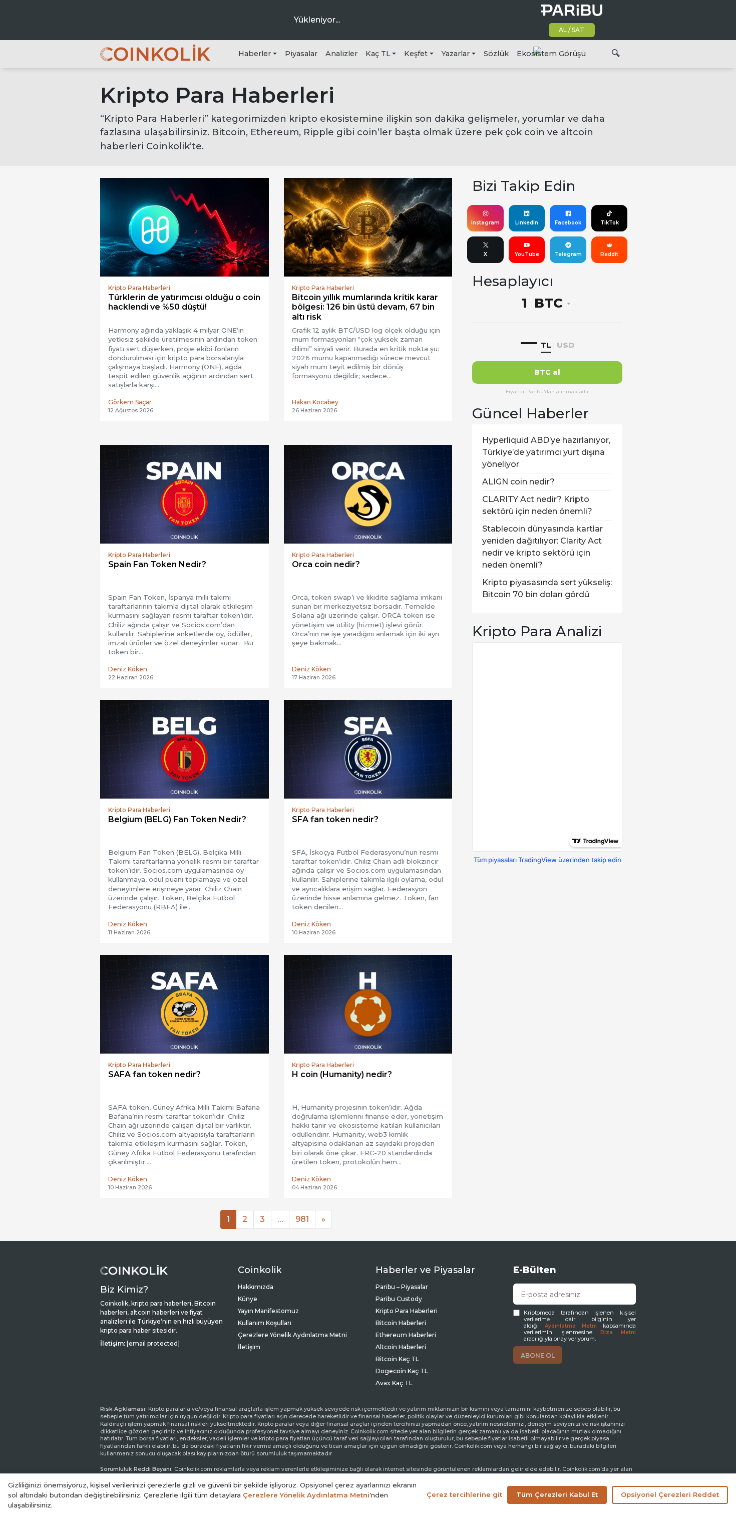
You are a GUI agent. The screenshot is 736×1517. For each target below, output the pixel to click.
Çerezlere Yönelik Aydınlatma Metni (292, 1335)
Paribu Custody (399, 1299)
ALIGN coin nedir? (518, 481)
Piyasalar (301, 53)
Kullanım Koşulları (264, 1323)
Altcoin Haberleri (401, 1347)
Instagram (485, 222)
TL (546, 345)
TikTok (609, 222)
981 (302, 1219)
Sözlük (496, 53)
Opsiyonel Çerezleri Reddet (670, 1494)
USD (565, 345)
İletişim (249, 1347)
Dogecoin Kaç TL (402, 1371)
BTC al (547, 372)
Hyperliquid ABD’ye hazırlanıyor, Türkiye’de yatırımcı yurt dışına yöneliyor (546, 452)
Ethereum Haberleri (406, 1335)
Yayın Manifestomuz (268, 1311)
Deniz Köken (127, 669)
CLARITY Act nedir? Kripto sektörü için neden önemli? (537, 505)
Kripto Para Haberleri (407, 1311)
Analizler (341, 53)
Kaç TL (378, 53)
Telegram (568, 254)
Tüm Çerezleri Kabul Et (557, 1494)
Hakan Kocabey (315, 402)
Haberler (254, 53)
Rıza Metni (618, 1332)
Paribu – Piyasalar (402, 1287)
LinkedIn (526, 222)
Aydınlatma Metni (571, 1326)
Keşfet (416, 53)
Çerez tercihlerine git (464, 1494)
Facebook (568, 222)
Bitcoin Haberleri (401, 1323)
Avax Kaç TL (394, 1383)
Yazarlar (456, 53)
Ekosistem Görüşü (551, 53)
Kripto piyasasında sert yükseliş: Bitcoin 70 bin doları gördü (547, 588)
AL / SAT (571, 30)
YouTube (527, 254)
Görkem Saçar (130, 402)
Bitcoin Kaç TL (397, 1359)
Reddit (609, 254)
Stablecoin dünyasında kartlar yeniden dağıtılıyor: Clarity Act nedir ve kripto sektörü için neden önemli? (542, 547)
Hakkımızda (255, 1287)
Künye (247, 1299)
